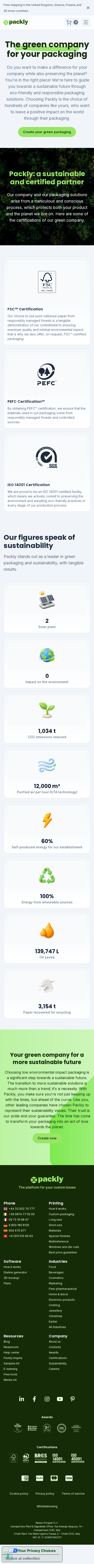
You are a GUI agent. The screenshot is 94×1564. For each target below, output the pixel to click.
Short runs (55, 1225)
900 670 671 (17, 1230)
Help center (11, 1352)
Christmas (55, 1316)
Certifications (58, 1358)
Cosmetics (56, 1278)
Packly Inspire (13, 1358)
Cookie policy (19, 1493)
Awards (54, 1352)
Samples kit (11, 1363)
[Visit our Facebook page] (34, 1399)
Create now (47, 1138)
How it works (57, 1208)
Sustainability (58, 1363)
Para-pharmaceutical (63, 1288)
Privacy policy (45, 1493)
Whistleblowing (47, 1506)
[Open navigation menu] (85, 22)
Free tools (10, 1374)
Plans (7, 1283)
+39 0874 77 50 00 (22, 1214)
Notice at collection (23, 1558)
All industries (57, 1327)
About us (55, 1341)
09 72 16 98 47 (19, 1219)
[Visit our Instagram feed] (47, 1399)
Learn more (32, 11)
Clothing (54, 1305)
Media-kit (10, 1379)
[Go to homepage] (16, 22)
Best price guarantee (63, 1252)
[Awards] (47, 1428)
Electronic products (62, 1299)
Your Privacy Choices (37, 1550)
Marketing (55, 1283)
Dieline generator (15, 1272)
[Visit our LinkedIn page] (21, 1399)
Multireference (59, 1241)
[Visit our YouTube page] (59, 1399)
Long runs (55, 1219)
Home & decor (58, 1294)
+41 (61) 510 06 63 (21, 1236)
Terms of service (73, 1493)
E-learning (10, 1369)
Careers (54, 1369)
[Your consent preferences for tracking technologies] (8, 1556)
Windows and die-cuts (64, 1247)
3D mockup (11, 1278)
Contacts (55, 1347)
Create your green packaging (47, 132)
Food (52, 1267)
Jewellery (55, 1310)
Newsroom (11, 1347)
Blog (7, 1341)
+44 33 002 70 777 (22, 1208)
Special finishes (59, 1236)
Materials (55, 1230)
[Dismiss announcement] (88, 7)
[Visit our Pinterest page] (72, 1399)
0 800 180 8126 (19, 1225)
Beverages (56, 1272)
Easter (53, 1321)
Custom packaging (61, 1214)
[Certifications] (47, 1458)
